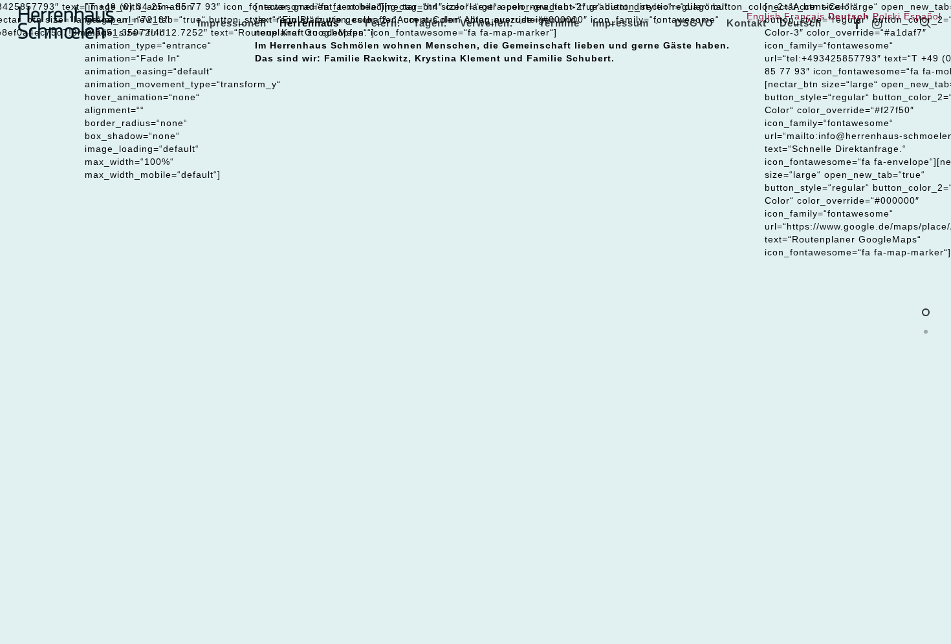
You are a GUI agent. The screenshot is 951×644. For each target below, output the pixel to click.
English (764, 16)
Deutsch (801, 22)
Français (804, 16)
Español (922, 16)
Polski (887, 16)
